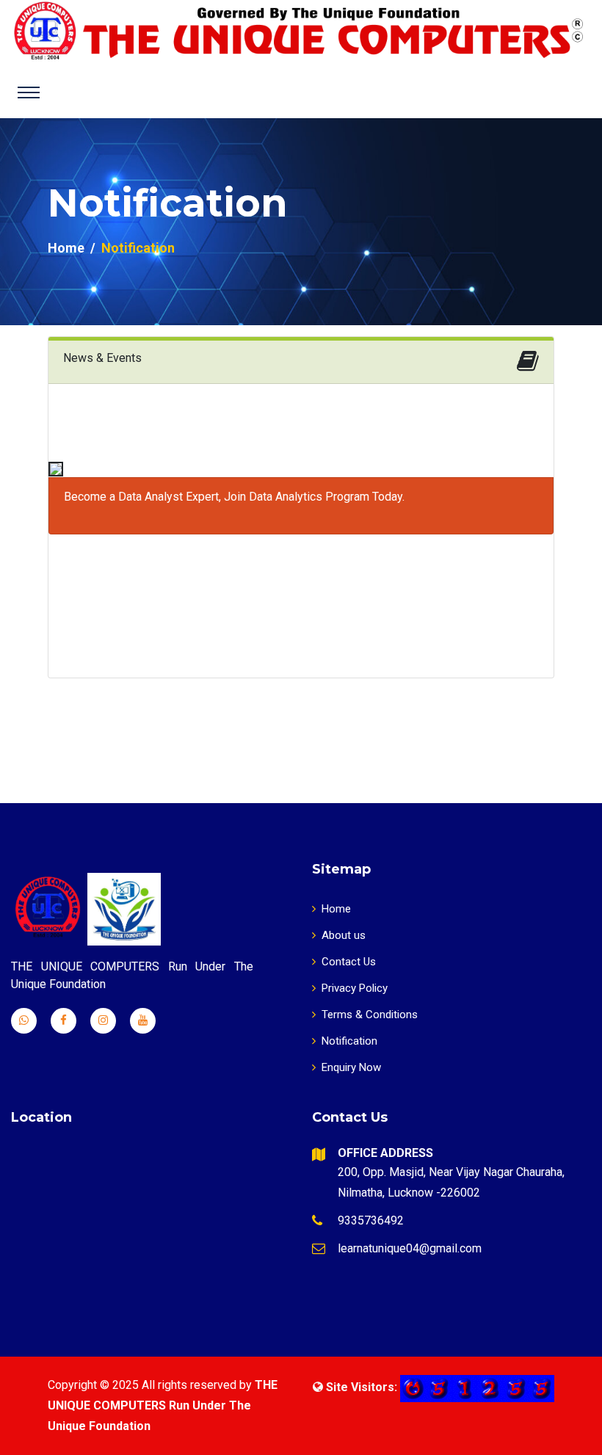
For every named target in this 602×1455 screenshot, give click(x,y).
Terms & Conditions (370, 1014)
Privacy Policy (355, 988)
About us (344, 935)
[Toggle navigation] (28, 92)
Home (66, 247)
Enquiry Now (351, 1067)
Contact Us (349, 961)
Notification (349, 1041)
